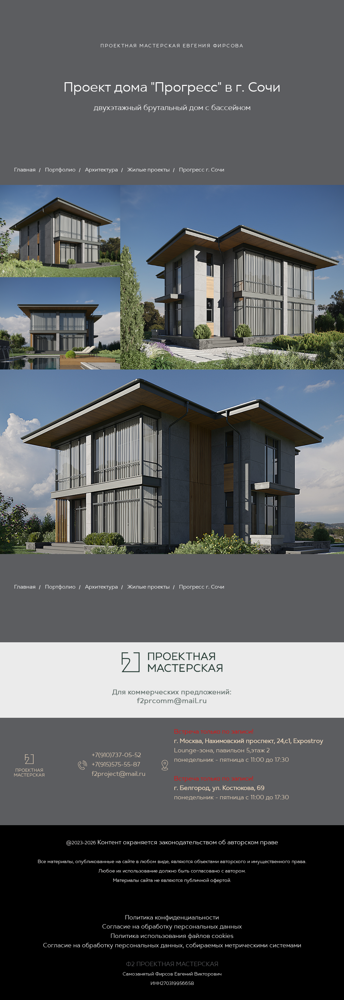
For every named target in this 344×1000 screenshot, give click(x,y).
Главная (25, 170)
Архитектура (101, 170)
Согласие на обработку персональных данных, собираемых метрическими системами (172, 946)
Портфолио (60, 170)
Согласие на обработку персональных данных (172, 927)
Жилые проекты (148, 170)
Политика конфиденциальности (172, 918)
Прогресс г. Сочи (201, 170)
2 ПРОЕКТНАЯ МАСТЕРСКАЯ (174, 965)
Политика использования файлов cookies (172, 937)
